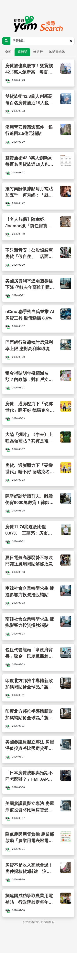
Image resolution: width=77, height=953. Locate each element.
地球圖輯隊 (57, 52)
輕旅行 (38, 52)
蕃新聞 (22, 52)
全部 (8, 52)
